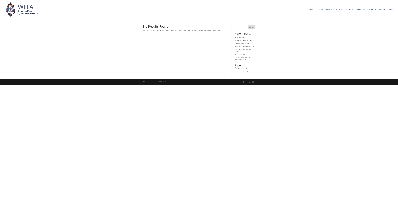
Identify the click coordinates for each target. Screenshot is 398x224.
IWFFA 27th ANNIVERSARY (244, 40)
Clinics (337, 10)
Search (251, 27)
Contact (391, 10)
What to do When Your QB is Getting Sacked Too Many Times (244, 49)
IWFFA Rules (361, 10)
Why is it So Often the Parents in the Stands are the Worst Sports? (243, 57)
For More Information (242, 43)
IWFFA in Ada (239, 37)
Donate (382, 10)
